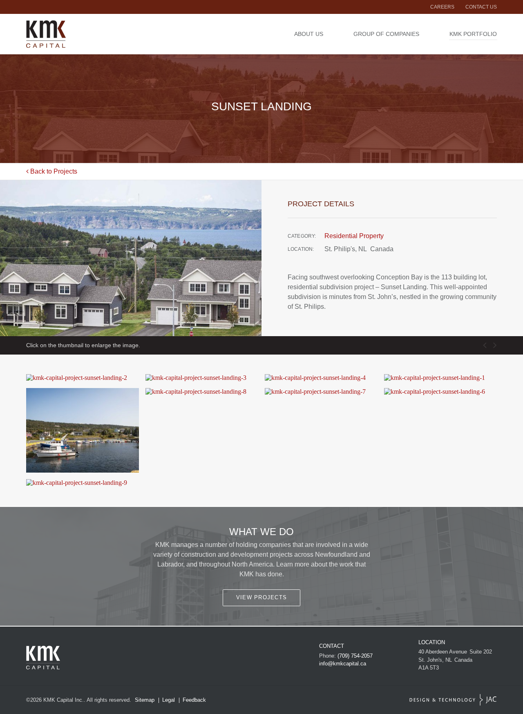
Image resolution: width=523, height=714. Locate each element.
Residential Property (354, 235)
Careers (442, 7)
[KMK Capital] (74, 34)
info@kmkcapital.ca (342, 663)
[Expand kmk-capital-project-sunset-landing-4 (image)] (321, 378)
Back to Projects (53, 171)
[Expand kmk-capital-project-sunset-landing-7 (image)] (321, 391)
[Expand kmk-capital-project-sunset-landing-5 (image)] (82, 430)
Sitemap (144, 700)
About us (308, 34)
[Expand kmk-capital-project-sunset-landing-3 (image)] (201, 378)
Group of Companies (386, 34)
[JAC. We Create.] (453, 700)
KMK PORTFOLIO (473, 34)
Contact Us (481, 7)
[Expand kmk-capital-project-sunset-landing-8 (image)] (201, 391)
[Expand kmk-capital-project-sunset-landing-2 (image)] (82, 378)
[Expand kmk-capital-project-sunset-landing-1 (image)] (440, 378)
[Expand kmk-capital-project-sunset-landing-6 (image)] (440, 391)
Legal (168, 700)
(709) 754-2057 (355, 656)
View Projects (261, 597)
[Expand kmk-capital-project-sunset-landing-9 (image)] (82, 482)
